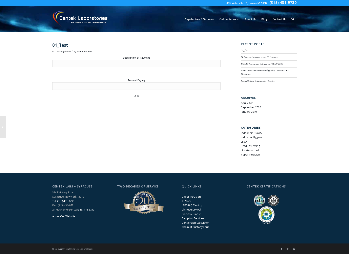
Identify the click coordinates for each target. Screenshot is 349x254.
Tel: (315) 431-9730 (63, 201)
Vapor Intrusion (250, 154)
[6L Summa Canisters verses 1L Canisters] (3, 127)
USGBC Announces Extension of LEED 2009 (262, 63)
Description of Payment (136, 57)
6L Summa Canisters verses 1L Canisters (259, 56)
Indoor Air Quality (251, 133)
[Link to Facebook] (282, 249)
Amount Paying (136, 80)
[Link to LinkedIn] (294, 249)
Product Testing (250, 146)
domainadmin (84, 51)
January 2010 (249, 111)
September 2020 (251, 107)
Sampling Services (193, 218)
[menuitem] (199, 19)
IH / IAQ (186, 201)
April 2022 (247, 103)
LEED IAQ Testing (192, 205)
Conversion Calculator (195, 222)
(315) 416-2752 (85, 209)
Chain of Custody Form (195, 227)
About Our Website (64, 216)
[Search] (293, 19)
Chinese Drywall (192, 209)
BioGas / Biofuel (192, 214)
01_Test (244, 50)
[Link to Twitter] (288, 249)
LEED (244, 141)
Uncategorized (63, 51)
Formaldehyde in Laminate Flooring (258, 80)
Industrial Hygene (252, 137)
